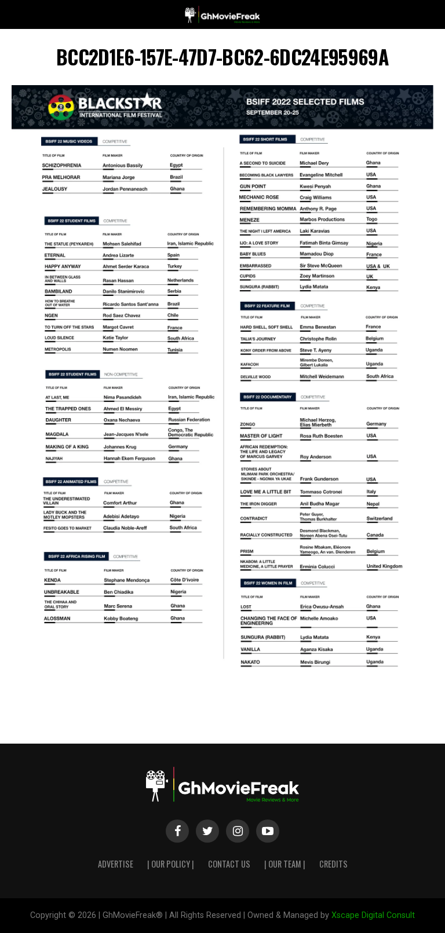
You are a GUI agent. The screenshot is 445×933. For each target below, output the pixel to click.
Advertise (115, 864)
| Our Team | (284, 864)
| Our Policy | (170, 864)
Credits (333, 864)
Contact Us (229, 864)
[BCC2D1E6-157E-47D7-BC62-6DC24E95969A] (222, 677)
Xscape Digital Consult (373, 915)
